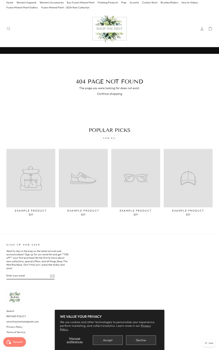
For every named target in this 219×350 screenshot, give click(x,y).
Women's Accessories (52, 2)
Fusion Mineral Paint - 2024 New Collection (65, 7)
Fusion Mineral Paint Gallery (22, 7)
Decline (141, 340)
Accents (134, 2)
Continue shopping (109, 94)
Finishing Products (108, 2)
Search (10, 310)
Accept (108, 340)
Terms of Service (15, 332)
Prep (123, 2)
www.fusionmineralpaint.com (22, 321)
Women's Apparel (26, 2)
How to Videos (189, 2)
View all (109, 138)
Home (9, 2)
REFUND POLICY (16, 316)
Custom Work (149, 2)
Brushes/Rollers (169, 2)
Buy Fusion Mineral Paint (80, 2)
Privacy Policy (14, 326)
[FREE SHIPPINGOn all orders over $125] (109, 50)
